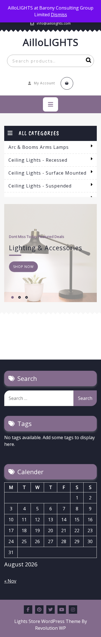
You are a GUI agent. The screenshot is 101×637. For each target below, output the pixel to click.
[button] (12, 297)
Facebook (28, 609)
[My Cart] (67, 83)
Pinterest (39, 609)
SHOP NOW (23, 266)
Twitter (50, 609)
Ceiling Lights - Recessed (37, 160)
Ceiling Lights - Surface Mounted (47, 173)
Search (87, 60)
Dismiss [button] (59, 14)
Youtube (62, 609)
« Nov (10, 581)
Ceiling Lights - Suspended (40, 186)
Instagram (73, 609)
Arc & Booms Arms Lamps (38, 147)
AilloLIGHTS (51, 42)
